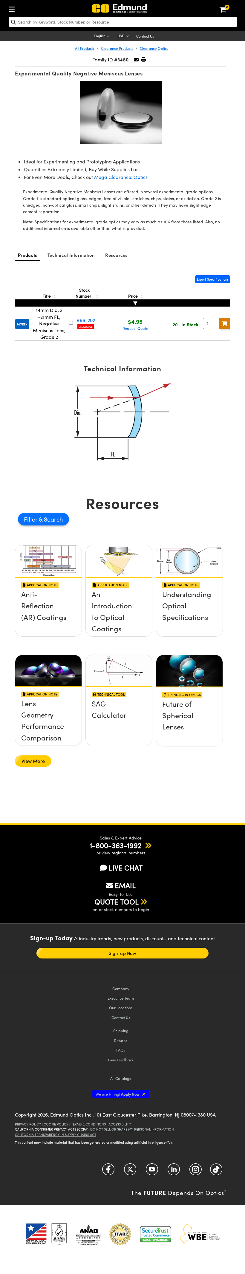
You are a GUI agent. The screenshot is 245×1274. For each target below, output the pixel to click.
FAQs (120, 1049)
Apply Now (118, 1094)
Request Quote (135, 328)
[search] (123, 22)
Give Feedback (121, 1059)
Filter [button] (31, 519)
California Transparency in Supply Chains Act (55, 1134)
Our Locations (121, 1007)
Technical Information (71, 255)
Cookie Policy (56, 1124)
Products (27, 255)
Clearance (86, 326)
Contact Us (145, 36)
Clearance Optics (154, 48)
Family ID (103, 59)
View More (33, 761)
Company (120, 988)
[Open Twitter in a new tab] (130, 1171)
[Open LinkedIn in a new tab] (173, 1171)
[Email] (136, 59)
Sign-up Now (122, 953)
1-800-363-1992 (115, 845)
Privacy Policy (28, 1124)
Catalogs (120, 1078)
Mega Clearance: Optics (121, 177)
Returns (120, 1040)
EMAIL (125, 885)
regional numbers (128, 853)
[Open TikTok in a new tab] (216, 1171)
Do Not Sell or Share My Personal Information (132, 1129)
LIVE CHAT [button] (126, 867)
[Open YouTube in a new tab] (152, 1171)
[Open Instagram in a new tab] (195, 1171)
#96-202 (85, 320)
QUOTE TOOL (116, 901)
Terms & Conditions (88, 1124)
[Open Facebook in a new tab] (108, 1171)
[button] (143, 59)
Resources (116, 255)
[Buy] (224, 323)
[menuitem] (13, 8)
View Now (49, 615)
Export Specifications (213, 279)
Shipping (120, 1030)
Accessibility (119, 1124)
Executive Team (121, 998)
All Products (84, 48)
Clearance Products (117, 48)
